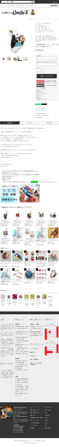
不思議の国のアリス (48, 23)
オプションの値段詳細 (40, 88)
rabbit (46, 29)
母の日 (45, 27)
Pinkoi (46, 417)
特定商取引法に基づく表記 (41, 99)
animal (43, 29)
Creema (46, 420)
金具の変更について (40, 91)
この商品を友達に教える (41, 113)
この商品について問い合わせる (43, 115)
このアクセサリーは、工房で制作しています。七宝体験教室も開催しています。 (20, 170)
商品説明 (10, 122)
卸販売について (39, 95)
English (39, 29)
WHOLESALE (38, 41)
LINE (46, 412)
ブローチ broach (41, 23)
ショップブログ (33, 425)
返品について (39, 97)
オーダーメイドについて (41, 94)
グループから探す (20, 5)
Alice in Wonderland (52, 39)
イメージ (29, 122)
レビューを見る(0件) (41, 108)
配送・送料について (34, 412)
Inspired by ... (45, 39)
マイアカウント (48, 407)
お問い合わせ (48, 428)
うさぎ (39, 24)
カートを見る (48, 409)
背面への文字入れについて (41, 92)
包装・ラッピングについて (41, 89)
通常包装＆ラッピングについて (9, 172)
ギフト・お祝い (40, 26)
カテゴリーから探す (10, 5)
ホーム (3, 5)
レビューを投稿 (40, 110)
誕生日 (45, 26)
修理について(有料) (6, 178)
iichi (46, 425)
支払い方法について (34, 409)
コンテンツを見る (29, 5)
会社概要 (32, 428)
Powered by (22, 443)
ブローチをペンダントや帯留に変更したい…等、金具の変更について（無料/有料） (21, 174)
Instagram (47, 415)
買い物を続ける (40, 117)
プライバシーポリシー (35, 420)
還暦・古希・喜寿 (47, 28)
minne (46, 422)
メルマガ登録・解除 (34, 422)
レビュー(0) (49, 122)
